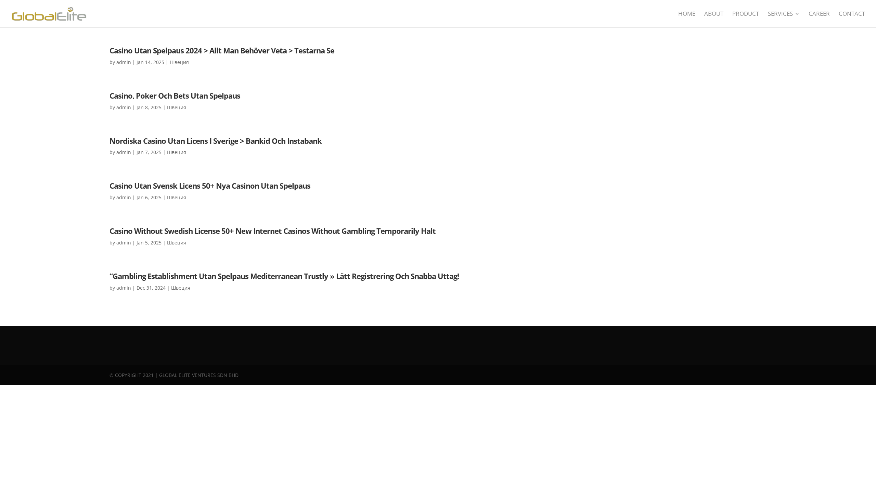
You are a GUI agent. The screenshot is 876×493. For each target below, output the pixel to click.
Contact (852, 14)
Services (780, 14)
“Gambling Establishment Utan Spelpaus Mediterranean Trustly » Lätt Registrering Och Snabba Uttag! (284, 276)
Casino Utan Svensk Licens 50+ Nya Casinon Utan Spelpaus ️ (211, 185)
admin (123, 62)
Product (745, 14)
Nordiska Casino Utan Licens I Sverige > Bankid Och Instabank (216, 141)
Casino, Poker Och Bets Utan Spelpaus (175, 95)
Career (819, 14)
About (713, 14)
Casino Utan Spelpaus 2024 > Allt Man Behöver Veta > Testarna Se (222, 50)
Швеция (179, 62)
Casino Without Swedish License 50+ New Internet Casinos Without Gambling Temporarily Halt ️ (273, 231)
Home (686, 14)
